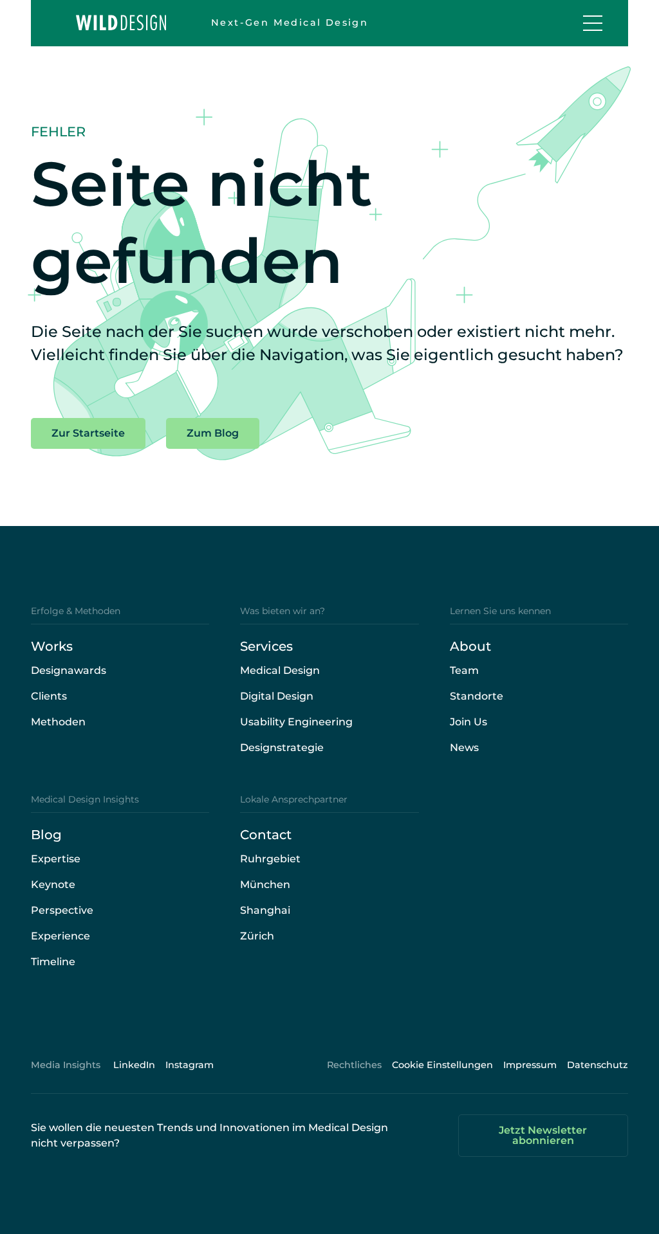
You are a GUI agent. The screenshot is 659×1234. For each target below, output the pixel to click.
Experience (60, 936)
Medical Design (280, 670)
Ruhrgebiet (270, 859)
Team (464, 670)
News (464, 747)
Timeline (53, 962)
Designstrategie (282, 747)
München (265, 884)
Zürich (257, 936)
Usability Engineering (296, 722)
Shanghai (265, 910)
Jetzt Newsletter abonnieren (543, 1135)
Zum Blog (213, 433)
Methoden (58, 722)
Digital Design (276, 696)
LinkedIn (134, 1065)
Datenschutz (597, 1065)
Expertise (55, 859)
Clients (49, 696)
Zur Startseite (88, 433)
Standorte (476, 696)
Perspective (62, 910)
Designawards (68, 670)
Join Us (468, 722)
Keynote (53, 884)
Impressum (530, 1065)
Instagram (189, 1065)
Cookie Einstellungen (442, 1065)
